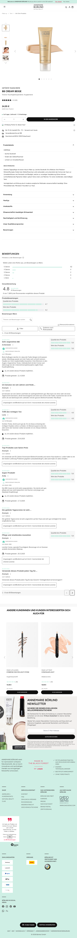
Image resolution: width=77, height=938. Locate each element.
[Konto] (69, 7)
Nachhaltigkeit (46, 804)
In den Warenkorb (51, 119)
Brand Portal (46, 807)
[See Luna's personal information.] (8, 415)
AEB (13, 931)
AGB (8, 931)
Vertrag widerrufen (47, 925)
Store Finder (29, 925)
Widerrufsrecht (27, 805)
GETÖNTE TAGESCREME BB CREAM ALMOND (40, 403)
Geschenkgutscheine (29, 807)
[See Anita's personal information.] (8, 476)
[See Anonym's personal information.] (10, 388)
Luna (4, 415)
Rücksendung (26, 802)
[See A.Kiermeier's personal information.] (13, 345)
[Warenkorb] (72, 7)
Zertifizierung (46, 809)
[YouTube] (14, 907)
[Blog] (7, 911)
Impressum (30, 931)
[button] (74, 125)
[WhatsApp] (3, 911)
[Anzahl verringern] (4, 119)
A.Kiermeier (6, 345)
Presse (43, 801)
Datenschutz (20, 931)
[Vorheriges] (15, 51)
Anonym (5, 388)
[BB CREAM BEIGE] (45, 49)
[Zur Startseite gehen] (38, 6)
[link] (16, 288)
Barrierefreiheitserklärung (60, 931)
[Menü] (4, 6)
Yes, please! (58, 1)
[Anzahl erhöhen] (23, 119)
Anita (4, 476)
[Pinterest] (11, 907)
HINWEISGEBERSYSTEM (42, 931)
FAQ (22, 797)
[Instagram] (7, 907)
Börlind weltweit (47, 796)
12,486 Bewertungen (10, 840)
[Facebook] (3, 907)
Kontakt (24, 794)
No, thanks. (66, 1)
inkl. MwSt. (9, 109)
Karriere (44, 799)
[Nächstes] (75, 51)
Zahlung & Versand (28, 799)
